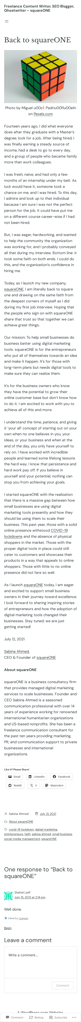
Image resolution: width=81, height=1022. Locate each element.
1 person (23, 918)
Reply (8, 928)
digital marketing (46, 829)
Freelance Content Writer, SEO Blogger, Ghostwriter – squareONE (39, 8)
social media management (22, 839)
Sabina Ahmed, (16, 651)
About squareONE (21, 821)
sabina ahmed (41, 834)
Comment (62, 985)
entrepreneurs (13, 834)
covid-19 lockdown (21, 829)
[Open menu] (6, 21)
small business (62, 834)
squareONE (13, 289)
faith (28, 834)
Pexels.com (43, 113)
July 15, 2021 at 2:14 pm (30, 897)
